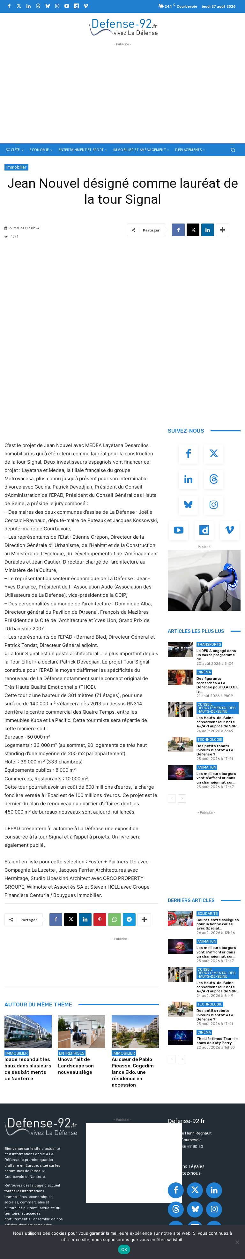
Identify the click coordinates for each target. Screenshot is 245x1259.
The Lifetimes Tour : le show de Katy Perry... (217, 1041)
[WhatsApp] (114, 919)
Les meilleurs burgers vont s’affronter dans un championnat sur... (216, 778)
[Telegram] (129, 919)
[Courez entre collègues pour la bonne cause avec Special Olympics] (180, 918)
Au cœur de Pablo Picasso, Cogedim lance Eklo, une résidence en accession (133, 1072)
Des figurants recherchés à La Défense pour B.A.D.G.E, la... (218, 685)
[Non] (237, 1242)
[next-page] (182, 798)
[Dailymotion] (76, 6)
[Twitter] (19, 6)
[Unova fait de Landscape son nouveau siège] (81, 1031)
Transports (209, 644)
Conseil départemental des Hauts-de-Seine (216, 708)
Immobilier (16, 167)
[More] (222, 230)
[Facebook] (9, 6)
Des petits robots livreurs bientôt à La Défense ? (215, 750)
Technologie (209, 740)
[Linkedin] (28, 6)
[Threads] (38, 6)
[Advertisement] (122, 92)
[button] (233, 150)
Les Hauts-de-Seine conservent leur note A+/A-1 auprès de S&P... (218, 722)
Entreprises (72, 1053)
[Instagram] (57, 6)
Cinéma (204, 672)
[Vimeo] (86, 6)
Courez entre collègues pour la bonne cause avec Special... (218, 924)
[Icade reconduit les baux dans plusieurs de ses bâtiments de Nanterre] (28, 1031)
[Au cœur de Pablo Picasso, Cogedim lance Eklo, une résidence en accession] (135, 1031)
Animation (206, 767)
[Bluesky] (47, 6)
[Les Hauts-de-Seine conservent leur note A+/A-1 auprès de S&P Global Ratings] (180, 709)
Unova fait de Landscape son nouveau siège (76, 1066)
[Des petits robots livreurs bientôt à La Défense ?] (180, 744)
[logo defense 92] (123, 26)
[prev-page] (172, 798)
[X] (193, 230)
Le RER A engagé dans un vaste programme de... (216, 655)
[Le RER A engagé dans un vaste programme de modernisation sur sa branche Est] (180, 649)
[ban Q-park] (204, 580)
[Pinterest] (99, 919)
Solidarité (207, 914)
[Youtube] (66, 6)
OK (124, 1249)
